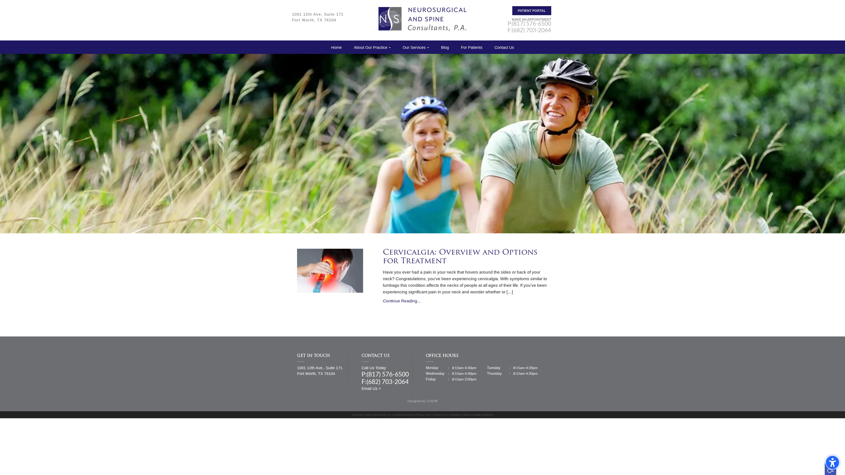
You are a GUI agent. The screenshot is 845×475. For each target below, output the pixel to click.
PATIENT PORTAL (532, 11)
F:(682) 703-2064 (529, 30)
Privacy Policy (423, 414)
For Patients (471, 47)
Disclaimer (455, 414)
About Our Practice (371, 47)
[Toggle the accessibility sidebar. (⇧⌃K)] (832, 462)
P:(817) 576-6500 (529, 24)
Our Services (415, 47)
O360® (432, 401)
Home (336, 47)
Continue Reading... (402, 301)
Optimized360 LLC (381, 414)
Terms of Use (440, 414)
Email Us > (371, 388)
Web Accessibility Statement (478, 414)
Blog (445, 47)
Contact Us (504, 47)
